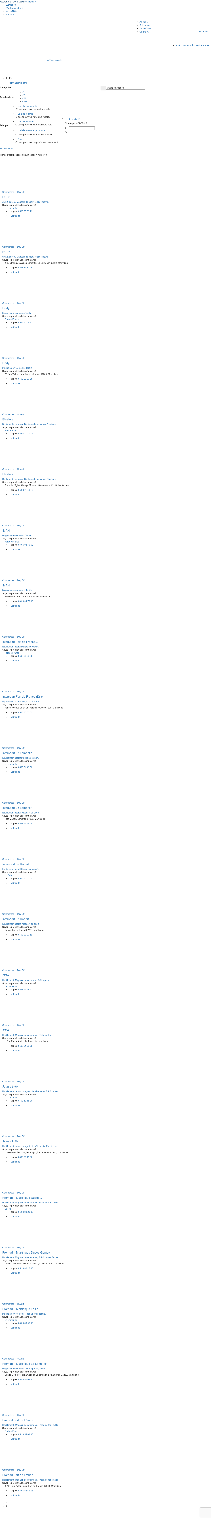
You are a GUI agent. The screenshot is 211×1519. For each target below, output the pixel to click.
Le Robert (9, 875)
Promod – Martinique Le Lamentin (24, 1363)
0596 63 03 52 (25, 878)
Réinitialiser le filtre (17, 82)
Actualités (11, 11)
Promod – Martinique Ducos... (22, 1197)
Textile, (28, 313)
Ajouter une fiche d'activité (13, 1)
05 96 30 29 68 (25, 1211)
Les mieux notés (25, 121)
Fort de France (12, 319)
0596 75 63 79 (25, 211)
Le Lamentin (11, 208)
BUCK (6, 197)
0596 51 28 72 (25, 989)
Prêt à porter (45, 1034)
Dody (5, 308)
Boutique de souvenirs (35, 424)
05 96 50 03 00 (25, 1322)
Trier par (4, 125)
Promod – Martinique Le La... (21, 1309)
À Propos (11, 4)
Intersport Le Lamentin (17, 753)
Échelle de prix (8, 97)
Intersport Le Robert (15, 864)
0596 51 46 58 (25, 767)
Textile (29, 367)
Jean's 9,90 (10, 1086)
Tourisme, (51, 424)
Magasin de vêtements (13, 313)
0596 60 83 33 (25, 655)
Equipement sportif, (12, 701)
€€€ (24, 98)
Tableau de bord (14, 8)
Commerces (8, 191)
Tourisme (51, 479)
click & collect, (9, 201)
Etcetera (7, 419)
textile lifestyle (41, 256)
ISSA (5, 975)
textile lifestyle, (42, 201)
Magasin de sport (30, 701)
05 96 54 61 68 (25, 1434)
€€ (23, 95)
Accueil (143, 21)
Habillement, (8, 980)
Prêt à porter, (44, 980)
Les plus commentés (27, 105)
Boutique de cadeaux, (13, 424)
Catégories (5, 87)
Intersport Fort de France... (20, 641)
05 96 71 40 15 (25, 433)
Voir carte (15, 215)
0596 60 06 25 (25, 322)
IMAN (6, 530)
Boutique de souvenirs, (35, 479)
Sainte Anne (11, 430)
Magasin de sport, (26, 201)
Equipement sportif (11, 646)
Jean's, (19, 1091)
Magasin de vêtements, (14, 367)
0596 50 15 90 (25, 1100)
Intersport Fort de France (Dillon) (23, 696)
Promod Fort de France (17, 1420)
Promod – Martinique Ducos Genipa (26, 1252)
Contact (10, 14)
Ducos (8, 1208)
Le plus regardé (25, 113)
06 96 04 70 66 (25, 544)
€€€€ (24, 101)
